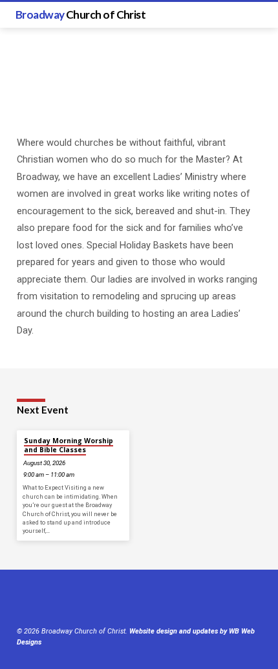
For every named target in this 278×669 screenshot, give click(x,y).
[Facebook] (22, 600)
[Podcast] (82, 600)
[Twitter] (38, 600)
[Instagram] (69, 600)
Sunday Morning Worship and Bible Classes (68, 445)
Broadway (81, 14)
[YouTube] (53, 600)
